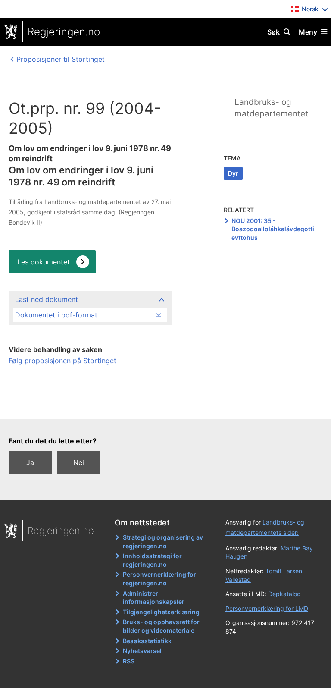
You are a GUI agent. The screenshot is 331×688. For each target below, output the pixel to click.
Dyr (233, 173)
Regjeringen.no (64, 31)
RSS (128, 661)
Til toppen (161, 406)
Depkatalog (284, 593)
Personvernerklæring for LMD (266, 608)
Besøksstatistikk (147, 640)
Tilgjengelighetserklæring (161, 612)
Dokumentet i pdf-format (56, 315)
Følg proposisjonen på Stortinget (62, 360)
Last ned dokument (46, 299)
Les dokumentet (43, 262)
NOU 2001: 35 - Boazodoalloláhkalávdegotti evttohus (272, 229)
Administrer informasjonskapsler (153, 598)
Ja (30, 462)
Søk (273, 32)
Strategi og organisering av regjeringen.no (163, 542)
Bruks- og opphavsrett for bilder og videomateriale (161, 626)
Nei (78, 462)
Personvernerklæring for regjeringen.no (159, 579)
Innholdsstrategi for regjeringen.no (152, 560)
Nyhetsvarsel (142, 650)
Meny (308, 32)
